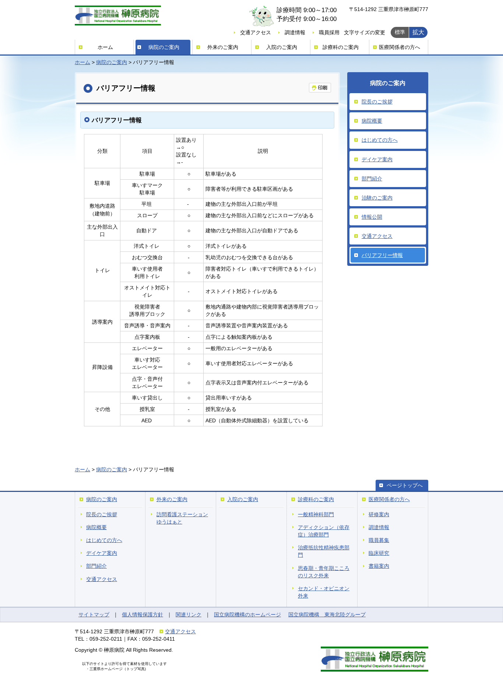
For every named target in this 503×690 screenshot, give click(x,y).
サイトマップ (93, 614)
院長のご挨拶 (377, 102)
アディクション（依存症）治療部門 (323, 531)
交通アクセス (255, 32)
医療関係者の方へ (399, 47)
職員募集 (379, 540)
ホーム (105, 47)
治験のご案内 (377, 198)
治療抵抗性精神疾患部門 (323, 551)
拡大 (418, 32)
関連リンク (188, 614)
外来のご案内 (222, 47)
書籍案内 (379, 566)
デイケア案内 (377, 159)
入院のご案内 (281, 47)
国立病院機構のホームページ (247, 614)
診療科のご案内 (341, 47)
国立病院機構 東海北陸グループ (327, 614)
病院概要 (372, 121)
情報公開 (372, 217)
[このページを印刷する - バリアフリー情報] (320, 87)
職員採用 (329, 32)
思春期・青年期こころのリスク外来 (323, 571)
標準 (400, 32)
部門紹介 (372, 179)
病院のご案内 (163, 47)
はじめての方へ (380, 140)
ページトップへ (405, 485)
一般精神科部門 (316, 514)
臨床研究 (379, 553)
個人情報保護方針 (142, 614)
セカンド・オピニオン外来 (323, 592)
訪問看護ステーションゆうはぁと (182, 518)
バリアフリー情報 (382, 255)
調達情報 (295, 32)
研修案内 (379, 514)
